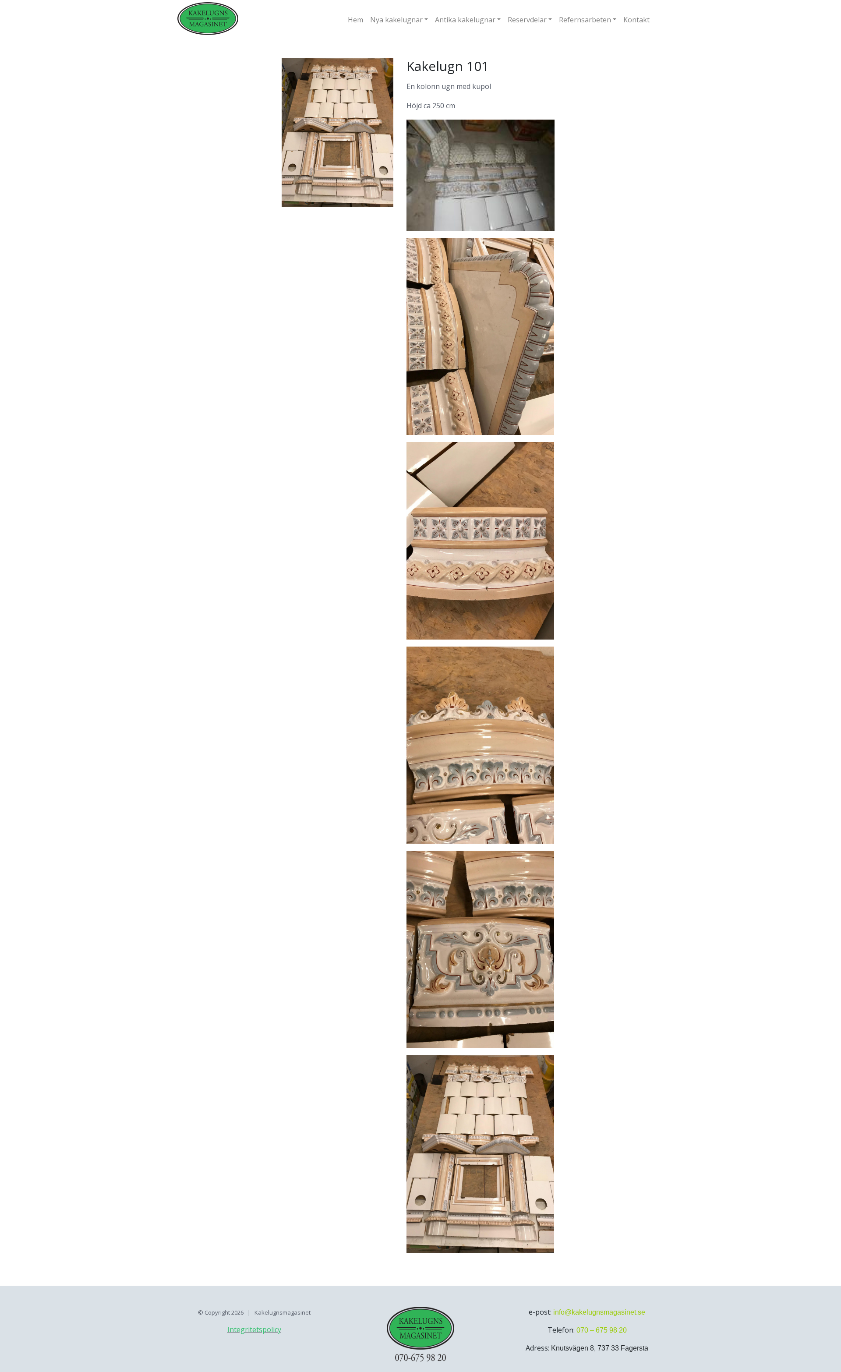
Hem (355, 20)
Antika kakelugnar (465, 20)
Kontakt (636, 20)
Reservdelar (527, 20)
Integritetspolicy (254, 1329)
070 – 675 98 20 (601, 1330)
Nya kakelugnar (396, 20)
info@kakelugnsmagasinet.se (599, 1312)
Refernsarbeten (585, 20)
